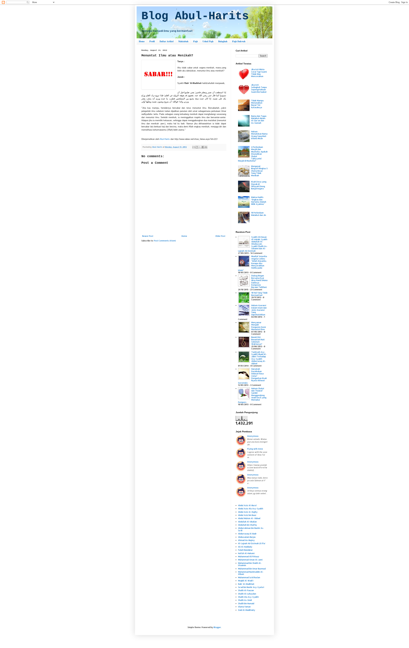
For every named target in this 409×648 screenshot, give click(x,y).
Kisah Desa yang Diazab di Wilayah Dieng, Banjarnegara (258, 185)
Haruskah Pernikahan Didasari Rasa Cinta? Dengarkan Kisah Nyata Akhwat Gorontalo (252, 376)
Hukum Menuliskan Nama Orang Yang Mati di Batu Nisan (259, 135)
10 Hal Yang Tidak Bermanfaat (259, 294)
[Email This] (193, 147)
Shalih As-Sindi (245, 600)
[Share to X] (199, 147)
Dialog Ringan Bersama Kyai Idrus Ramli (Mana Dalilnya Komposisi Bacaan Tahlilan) (259, 281)
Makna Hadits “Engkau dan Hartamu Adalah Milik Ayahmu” (258, 200)
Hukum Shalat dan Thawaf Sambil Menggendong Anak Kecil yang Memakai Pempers (252, 395)
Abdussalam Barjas (247, 537)
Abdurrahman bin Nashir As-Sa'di (251, 529)
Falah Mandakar (245, 550)
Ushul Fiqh (208, 41)
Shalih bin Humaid (246, 603)
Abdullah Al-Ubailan (247, 522)
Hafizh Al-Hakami (246, 553)
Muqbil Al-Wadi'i (245, 580)
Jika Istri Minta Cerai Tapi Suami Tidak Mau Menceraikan (259, 72)
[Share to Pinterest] (206, 147)
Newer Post (147, 236)
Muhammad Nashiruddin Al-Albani (250, 573)
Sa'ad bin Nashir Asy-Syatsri (251, 587)
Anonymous (253, 436)
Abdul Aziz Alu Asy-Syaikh (250, 508)
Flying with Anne (255, 449)
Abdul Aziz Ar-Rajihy (248, 512)
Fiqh (195, 41)
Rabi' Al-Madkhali (246, 584)
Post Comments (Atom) (165, 240)
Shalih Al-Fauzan (246, 590)
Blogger (217, 627)
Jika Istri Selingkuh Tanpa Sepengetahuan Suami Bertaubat (259, 88)
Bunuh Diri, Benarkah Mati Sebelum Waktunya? (258, 340)
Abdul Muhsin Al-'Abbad (249, 518)
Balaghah (222, 41)
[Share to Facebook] (202, 147)
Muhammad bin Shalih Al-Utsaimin (250, 564)
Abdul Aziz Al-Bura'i (247, 505)
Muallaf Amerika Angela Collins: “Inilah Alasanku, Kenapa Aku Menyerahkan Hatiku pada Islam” (252, 263)
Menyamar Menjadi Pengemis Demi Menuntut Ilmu (258, 326)
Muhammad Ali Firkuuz (248, 556)
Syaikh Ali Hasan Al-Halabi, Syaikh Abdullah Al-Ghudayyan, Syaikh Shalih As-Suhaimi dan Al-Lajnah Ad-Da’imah (252, 244)
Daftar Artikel (167, 41)
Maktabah (183, 41)
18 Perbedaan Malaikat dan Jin (258, 214)
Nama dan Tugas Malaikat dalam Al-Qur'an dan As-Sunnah (258, 119)
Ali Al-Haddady (245, 547)
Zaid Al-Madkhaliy (246, 610)
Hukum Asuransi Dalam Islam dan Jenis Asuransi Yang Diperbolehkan (259, 310)
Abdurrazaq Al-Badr (247, 533)
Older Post (220, 236)
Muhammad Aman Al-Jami (250, 560)
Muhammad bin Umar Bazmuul (252, 568)
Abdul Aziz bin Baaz (247, 515)
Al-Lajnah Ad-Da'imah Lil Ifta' (252, 543)
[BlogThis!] (196, 147)
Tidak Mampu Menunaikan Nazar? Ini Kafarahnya (257, 104)
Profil (152, 41)
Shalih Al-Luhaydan (247, 594)
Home (142, 41)
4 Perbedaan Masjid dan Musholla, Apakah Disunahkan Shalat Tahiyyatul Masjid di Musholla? (253, 154)
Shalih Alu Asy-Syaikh (248, 597)
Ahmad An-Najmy (246, 540)
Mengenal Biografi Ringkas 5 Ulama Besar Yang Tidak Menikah (259, 171)
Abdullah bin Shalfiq (247, 525)
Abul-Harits (165, 139)
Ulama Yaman (244, 607)
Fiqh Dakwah (238, 41)
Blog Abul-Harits (195, 16)
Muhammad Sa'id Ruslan (249, 577)
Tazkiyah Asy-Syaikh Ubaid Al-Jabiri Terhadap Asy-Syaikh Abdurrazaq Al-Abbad (259, 358)
